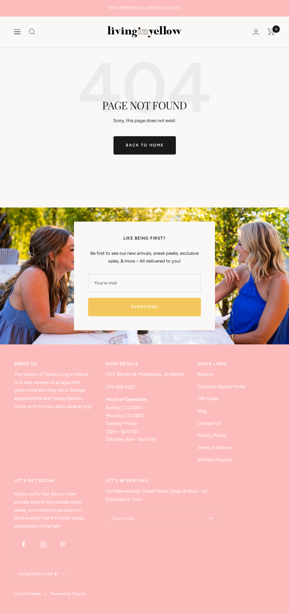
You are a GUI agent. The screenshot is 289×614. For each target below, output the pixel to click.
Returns (205, 374)
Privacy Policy (211, 435)
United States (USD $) (38, 574)
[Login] (256, 32)
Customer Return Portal (221, 386)
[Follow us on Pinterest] (62, 544)
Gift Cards (208, 398)
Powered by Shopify (68, 593)
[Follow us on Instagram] (43, 544)
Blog (202, 411)
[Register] (210, 518)
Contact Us (209, 423)
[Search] (32, 32)
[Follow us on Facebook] (23, 544)
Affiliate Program (215, 459)
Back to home (145, 145)
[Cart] (271, 31)
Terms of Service (214, 447)
